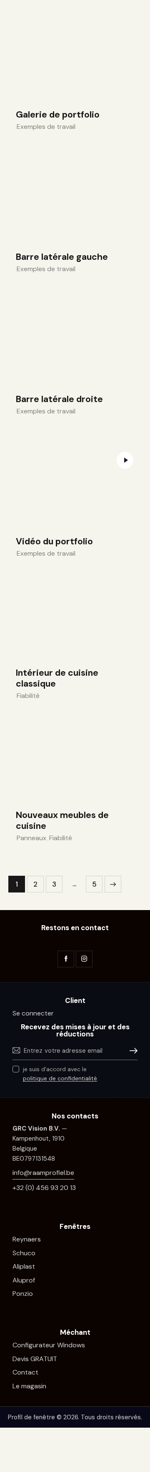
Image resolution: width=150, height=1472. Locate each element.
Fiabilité (28, 695)
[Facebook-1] (66, 959)
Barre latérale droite (59, 399)
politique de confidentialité (60, 1078)
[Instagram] (84, 959)
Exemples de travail (46, 126)
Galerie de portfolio (58, 115)
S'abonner (131, 1050)
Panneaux (31, 837)
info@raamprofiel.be (43, 1172)
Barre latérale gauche (62, 257)
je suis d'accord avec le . (60, 1073)
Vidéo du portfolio (54, 541)
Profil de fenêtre (31, 1417)
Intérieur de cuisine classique (57, 678)
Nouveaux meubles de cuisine (62, 820)
